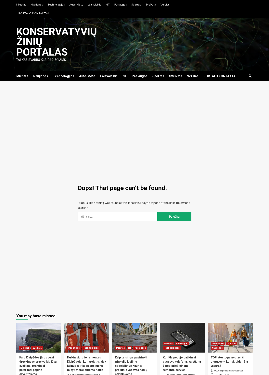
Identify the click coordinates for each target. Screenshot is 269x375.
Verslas (165, 4)
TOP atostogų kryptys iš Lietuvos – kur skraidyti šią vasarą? (229, 362)
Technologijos (56, 4)
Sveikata (151, 4)
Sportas (136, 4)
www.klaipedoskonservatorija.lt (228, 370)
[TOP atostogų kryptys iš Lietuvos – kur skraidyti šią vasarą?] (230, 338)
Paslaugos (120, 4)
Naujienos (37, 4)
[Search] (250, 76)
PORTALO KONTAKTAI (33, 13)
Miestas (21, 4)
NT (108, 4)
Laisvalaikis (94, 4)
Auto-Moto (76, 4)
